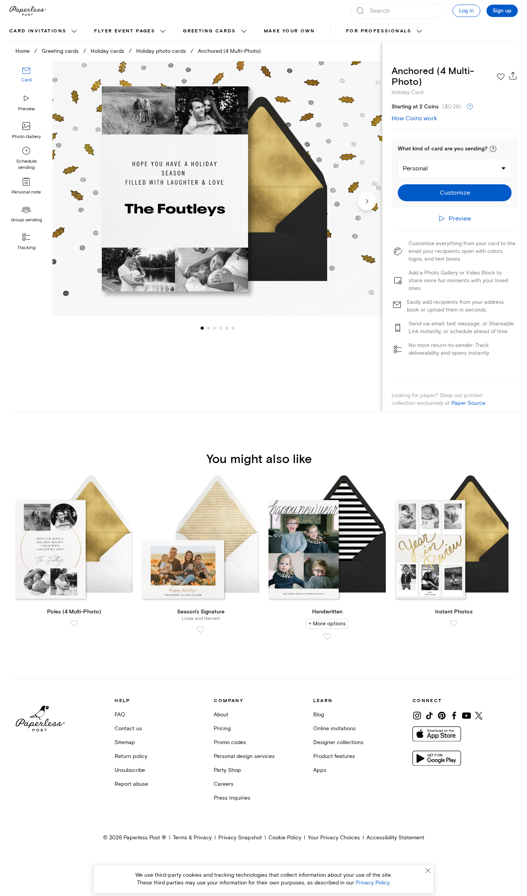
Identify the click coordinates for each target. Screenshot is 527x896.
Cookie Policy (285, 837)
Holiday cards (107, 51)
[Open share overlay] (513, 75)
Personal (415, 168)
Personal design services (244, 756)
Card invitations (37, 31)
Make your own (289, 31)
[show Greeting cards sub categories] (243, 32)
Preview (26, 109)
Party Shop (227, 770)
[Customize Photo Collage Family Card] (217, 188)
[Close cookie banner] (427, 870)
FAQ (120, 714)
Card (26, 80)
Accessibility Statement (395, 837)
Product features (334, 756)
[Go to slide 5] (220, 327)
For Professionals (379, 31)
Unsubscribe (130, 770)
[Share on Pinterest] (441, 715)
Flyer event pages (124, 31)
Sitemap (125, 742)
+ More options (327, 623)
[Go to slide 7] (233, 327)
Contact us (128, 728)
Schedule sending (26, 164)
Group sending (26, 220)
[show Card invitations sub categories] (74, 32)
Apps (319, 770)
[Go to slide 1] (202, 327)
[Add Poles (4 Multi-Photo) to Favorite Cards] (74, 623)
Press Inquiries (232, 798)
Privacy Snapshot (240, 837)
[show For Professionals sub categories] (419, 32)
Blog (318, 714)
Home (22, 51)
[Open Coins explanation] (469, 107)
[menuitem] (44, 31)
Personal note (26, 192)
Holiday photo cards (161, 51)
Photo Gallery (26, 137)
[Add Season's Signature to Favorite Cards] (200, 629)
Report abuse (131, 784)
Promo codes (230, 742)
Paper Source (468, 403)
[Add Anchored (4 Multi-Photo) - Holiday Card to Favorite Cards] (500, 76)
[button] (493, 149)
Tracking (26, 248)
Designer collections (338, 742)
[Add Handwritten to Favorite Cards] (327, 636)
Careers (223, 784)
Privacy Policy (372, 882)
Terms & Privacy (192, 837)
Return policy (131, 756)
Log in (466, 10)
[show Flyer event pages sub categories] (162, 32)
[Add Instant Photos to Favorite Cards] (453, 623)
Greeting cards (209, 31)
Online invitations (334, 728)
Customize (455, 193)
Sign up (502, 10)
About (221, 714)
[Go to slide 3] (208, 327)
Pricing (222, 728)
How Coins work (414, 118)
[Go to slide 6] (226, 327)
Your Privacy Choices (334, 837)
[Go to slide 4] (214, 327)
